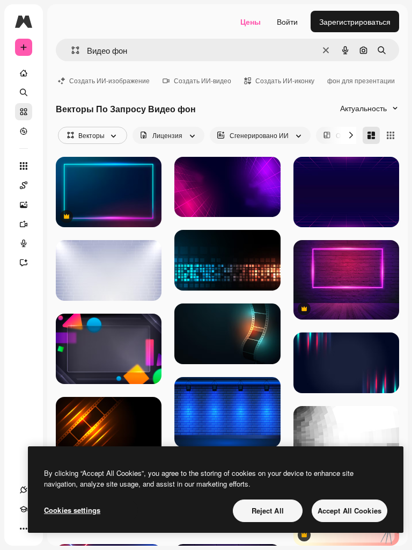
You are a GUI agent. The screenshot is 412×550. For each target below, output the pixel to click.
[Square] (390, 135)
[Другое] (23, 528)
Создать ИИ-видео (202, 80)
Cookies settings (72, 510)
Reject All (268, 510)
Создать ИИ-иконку (284, 80)
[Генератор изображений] (23, 204)
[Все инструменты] (23, 166)
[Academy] (23, 509)
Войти (287, 21)
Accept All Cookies (349, 510)
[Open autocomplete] (71, 50)
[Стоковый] (23, 111)
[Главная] (23, 73)
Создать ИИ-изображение (109, 80)
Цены (250, 21)
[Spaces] (23, 185)
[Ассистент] (23, 262)
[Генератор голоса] (23, 243)
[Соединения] (23, 489)
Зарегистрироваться (355, 21)
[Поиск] (23, 92)
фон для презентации (361, 80)
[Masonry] (371, 135)
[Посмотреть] (23, 131)
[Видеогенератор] (23, 224)
